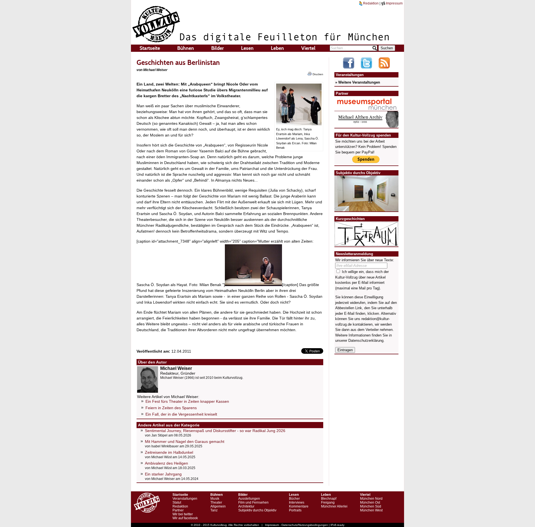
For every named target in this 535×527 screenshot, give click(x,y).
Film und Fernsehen (253, 502)
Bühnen (185, 48)
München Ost (370, 502)
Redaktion (370, 3)
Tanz (214, 510)
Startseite (150, 48)
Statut (176, 502)
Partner (178, 510)
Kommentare (298, 506)
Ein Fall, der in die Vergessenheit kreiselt (181, 414)
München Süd (370, 506)
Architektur (246, 506)
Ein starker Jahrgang (163, 474)
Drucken (317, 74)
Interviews (296, 502)
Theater (216, 502)
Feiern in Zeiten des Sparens (171, 408)
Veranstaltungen (184, 499)
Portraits (295, 510)
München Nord (371, 499)
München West (371, 510)
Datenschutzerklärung (365, 340)
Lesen (247, 48)
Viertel (308, 48)
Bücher (294, 499)
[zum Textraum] (366, 243)
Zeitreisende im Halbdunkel (169, 452)
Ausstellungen (249, 499)
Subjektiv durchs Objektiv (257, 510)
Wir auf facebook (185, 518)
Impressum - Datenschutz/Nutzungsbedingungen (296, 524)
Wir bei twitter (182, 514)
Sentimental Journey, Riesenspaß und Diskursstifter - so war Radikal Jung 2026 (215, 430)
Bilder (217, 48)
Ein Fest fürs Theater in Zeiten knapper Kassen (187, 401)
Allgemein (218, 506)
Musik (214, 499)
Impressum (394, 3)
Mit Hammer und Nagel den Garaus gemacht (184, 441)
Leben (277, 48)
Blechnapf (328, 499)
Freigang (328, 502)
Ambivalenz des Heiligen (166, 463)
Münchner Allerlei (334, 506)
